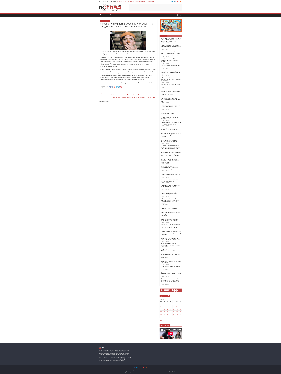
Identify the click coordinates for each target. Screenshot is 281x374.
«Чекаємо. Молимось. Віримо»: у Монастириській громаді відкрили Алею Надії (170, 100)
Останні (164, 36)
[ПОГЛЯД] (100, 15)
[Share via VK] (112, 86)
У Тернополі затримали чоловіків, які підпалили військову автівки (133, 97)
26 (167, 314)
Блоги (133, 15)
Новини (105, 15)
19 (167, 311)
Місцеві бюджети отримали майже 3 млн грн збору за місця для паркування (171, 128)
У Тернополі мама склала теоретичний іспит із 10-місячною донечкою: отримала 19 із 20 (170, 186)
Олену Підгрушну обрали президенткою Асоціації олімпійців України (170, 66)
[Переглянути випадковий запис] (180, 15)
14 (173, 309)
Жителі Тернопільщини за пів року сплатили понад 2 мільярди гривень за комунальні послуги (170, 72)
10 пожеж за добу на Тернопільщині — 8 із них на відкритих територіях (171, 123)
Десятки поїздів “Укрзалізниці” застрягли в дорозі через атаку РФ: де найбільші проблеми (171, 135)
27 (170, 314)
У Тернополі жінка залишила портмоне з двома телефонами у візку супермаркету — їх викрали (171, 233)
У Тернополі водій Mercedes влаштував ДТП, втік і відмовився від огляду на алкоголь (170, 106)
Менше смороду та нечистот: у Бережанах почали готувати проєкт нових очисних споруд (170, 167)
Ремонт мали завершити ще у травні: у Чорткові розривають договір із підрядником (170, 214)
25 (164, 314)
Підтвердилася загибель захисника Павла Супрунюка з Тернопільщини (169, 220)
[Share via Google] (114, 86)
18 (164, 311)
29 (177, 314)
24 (161, 314)
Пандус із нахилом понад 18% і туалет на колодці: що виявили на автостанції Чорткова (171, 60)
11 (164, 309)
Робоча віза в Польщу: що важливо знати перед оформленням (169, 180)
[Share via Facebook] (110, 86)
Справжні (127, 15)
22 (177, 311)
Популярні (171, 36)
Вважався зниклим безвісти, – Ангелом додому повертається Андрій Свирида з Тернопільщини (141, 1)
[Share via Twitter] (117, 86)
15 (177, 309)
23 (180, 311)
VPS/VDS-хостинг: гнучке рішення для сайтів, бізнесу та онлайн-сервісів (170, 112)
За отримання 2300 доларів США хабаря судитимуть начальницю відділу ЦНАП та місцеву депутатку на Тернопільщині (171, 154)
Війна (110, 15)
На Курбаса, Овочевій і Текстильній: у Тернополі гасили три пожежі (170, 249)
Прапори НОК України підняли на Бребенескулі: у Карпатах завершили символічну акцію (170, 161)
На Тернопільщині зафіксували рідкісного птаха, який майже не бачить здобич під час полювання (171, 79)
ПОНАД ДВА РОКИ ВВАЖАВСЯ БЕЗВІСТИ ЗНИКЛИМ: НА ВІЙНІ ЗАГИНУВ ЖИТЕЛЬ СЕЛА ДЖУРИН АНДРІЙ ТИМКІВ (171, 40)
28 (173, 314)
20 (170, 311)
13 (170, 309)
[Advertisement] (155, 7)
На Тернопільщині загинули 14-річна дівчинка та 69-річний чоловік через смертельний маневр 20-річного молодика (170, 201)
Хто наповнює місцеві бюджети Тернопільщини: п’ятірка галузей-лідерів (170, 244)
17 (161, 311)
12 (167, 309)
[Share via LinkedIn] (119, 86)
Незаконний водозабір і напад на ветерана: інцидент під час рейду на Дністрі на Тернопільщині (169, 193)
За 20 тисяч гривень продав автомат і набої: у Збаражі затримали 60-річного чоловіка (170, 86)
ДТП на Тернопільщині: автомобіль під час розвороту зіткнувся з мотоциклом (170, 267)
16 (180, 309)
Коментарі (179, 36)
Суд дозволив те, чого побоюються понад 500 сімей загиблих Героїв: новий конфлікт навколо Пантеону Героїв (170, 147)
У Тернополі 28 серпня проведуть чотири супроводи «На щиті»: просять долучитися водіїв (170, 174)
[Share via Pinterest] (121, 86)
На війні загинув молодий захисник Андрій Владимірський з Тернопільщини (170, 239)
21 (173, 311)
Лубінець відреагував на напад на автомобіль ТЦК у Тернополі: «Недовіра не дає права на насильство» (171, 273)
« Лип (161, 320)
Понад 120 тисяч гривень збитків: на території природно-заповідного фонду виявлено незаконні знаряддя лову (170, 53)
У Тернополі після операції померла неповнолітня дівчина (169, 118)
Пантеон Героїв (118, 15)
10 (161, 309)
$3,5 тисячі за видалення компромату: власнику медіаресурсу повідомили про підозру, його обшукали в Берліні (170, 226)
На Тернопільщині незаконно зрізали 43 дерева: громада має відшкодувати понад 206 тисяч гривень (170, 93)
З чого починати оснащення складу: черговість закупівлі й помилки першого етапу (171, 46)
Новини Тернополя (105, 21)
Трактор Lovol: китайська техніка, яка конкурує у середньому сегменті (170, 207)
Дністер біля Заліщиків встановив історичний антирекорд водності (169, 141)
